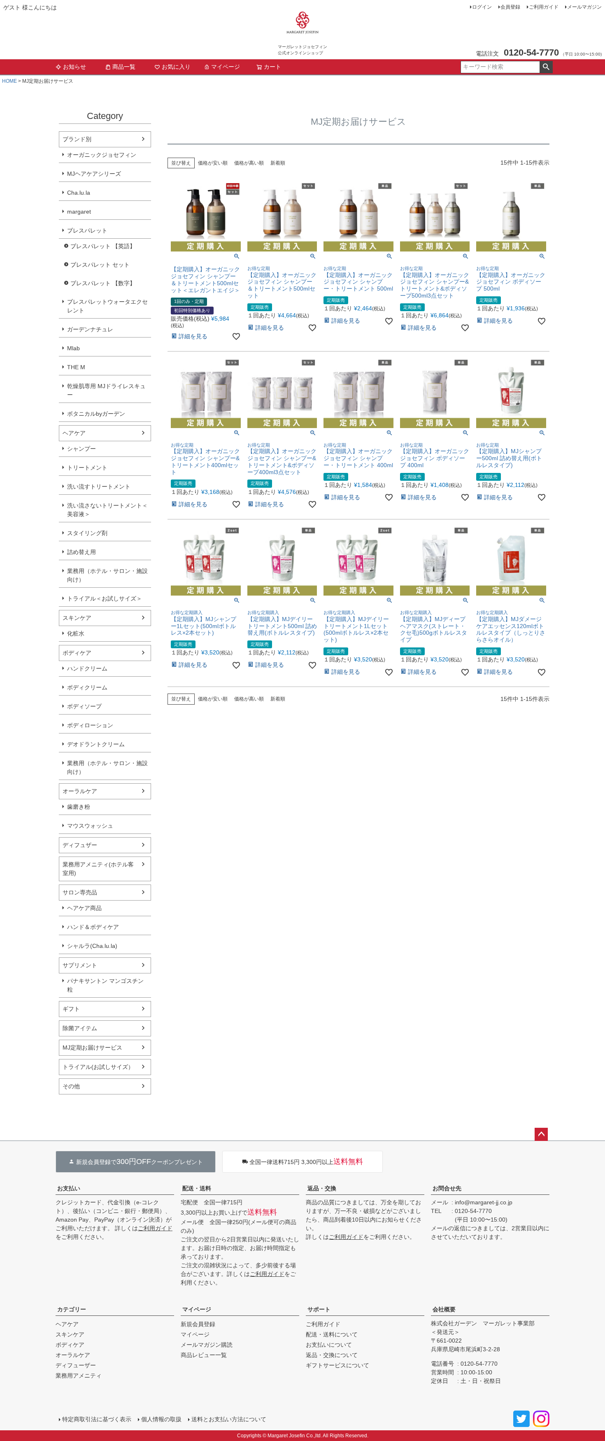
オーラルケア (80, 791)
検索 (546, 67)
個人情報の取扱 (161, 1419)
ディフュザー (80, 845)
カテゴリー (71, 1309)
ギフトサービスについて (337, 1365)
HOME (9, 81)
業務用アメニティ (79, 1375)
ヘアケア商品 (84, 908)
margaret (79, 211)
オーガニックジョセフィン (101, 154)
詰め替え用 (81, 552)
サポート (318, 1309)
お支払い (68, 1188)
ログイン (482, 7)
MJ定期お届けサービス (92, 1047)
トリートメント (87, 467)
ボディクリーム (87, 687)
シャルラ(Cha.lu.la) (92, 946)
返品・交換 (321, 1188)
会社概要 (444, 1309)
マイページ (225, 66)
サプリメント (80, 965)
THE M (76, 367)
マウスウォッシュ (90, 825)
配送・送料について (332, 1334)
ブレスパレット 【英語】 (102, 246)
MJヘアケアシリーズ (94, 173)
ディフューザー (76, 1365)
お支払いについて (329, 1344)
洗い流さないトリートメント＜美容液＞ (107, 509)
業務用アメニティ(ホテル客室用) (98, 868)
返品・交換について (332, 1355)
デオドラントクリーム (96, 744)
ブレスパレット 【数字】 (102, 283)
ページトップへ (541, 1134)
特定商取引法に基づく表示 (96, 1419)
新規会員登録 (198, 1324)
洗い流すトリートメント (98, 486)
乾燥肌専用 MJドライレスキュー (106, 390)
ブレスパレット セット (100, 264)
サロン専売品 (80, 892)
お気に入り (176, 66)
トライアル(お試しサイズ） (98, 1067)
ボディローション (90, 725)
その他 (71, 1086)
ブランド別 (77, 139)
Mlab (73, 348)
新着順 (277, 163)
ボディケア (77, 652)
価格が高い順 (249, 163)
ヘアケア (74, 433)
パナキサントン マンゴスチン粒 (105, 985)
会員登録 (510, 7)
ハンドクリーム (87, 668)
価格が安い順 (213, 163)
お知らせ (74, 66)
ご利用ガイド (543, 7)
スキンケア (77, 618)
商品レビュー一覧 (204, 1355)
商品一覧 (123, 66)
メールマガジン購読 (207, 1344)
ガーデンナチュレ (90, 329)
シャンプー (81, 448)
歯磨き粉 (78, 806)
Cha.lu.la (78, 192)
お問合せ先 (447, 1188)
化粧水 (75, 633)
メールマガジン (584, 7)
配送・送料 (196, 1188)
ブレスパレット (87, 230)
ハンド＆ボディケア (93, 927)
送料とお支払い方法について (228, 1419)
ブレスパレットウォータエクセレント (107, 306)
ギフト (71, 1009)
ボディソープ (84, 706)
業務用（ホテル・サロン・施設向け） (107, 575)
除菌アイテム (80, 1028)
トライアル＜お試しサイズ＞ (104, 598)
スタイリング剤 (87, 533)
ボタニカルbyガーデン (96, 413)
